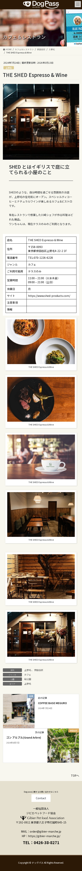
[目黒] (19, 708)
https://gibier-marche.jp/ (44, 836)
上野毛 (9, 67)
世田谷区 (38, 670)
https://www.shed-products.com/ (49, 296)
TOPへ (75, 775)
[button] (41, 798)
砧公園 (27, 679)
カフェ (27, 674)
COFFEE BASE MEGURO (53, 703)
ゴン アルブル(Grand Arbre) (23, 737)
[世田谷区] (63, 742)
